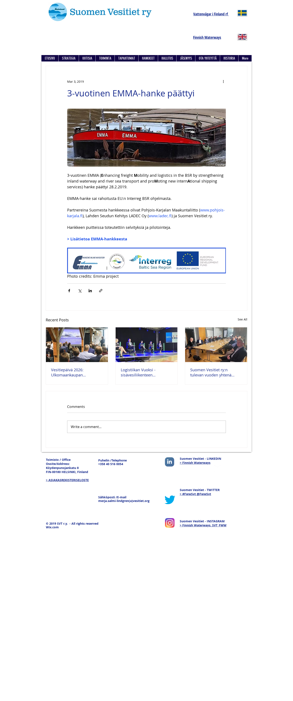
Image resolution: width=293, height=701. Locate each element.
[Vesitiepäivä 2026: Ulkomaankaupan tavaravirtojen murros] (77, 344)
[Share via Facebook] (69, 291)
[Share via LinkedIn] (90, 291)
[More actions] (223, 81)
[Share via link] (101, 291)
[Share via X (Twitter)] (80, 291)
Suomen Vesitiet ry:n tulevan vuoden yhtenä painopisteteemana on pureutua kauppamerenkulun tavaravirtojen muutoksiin (213, 372)
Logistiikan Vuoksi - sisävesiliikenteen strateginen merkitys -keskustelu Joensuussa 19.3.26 (141, 372)
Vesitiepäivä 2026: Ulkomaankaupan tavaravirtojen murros (70, 372)
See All (242, 319)
